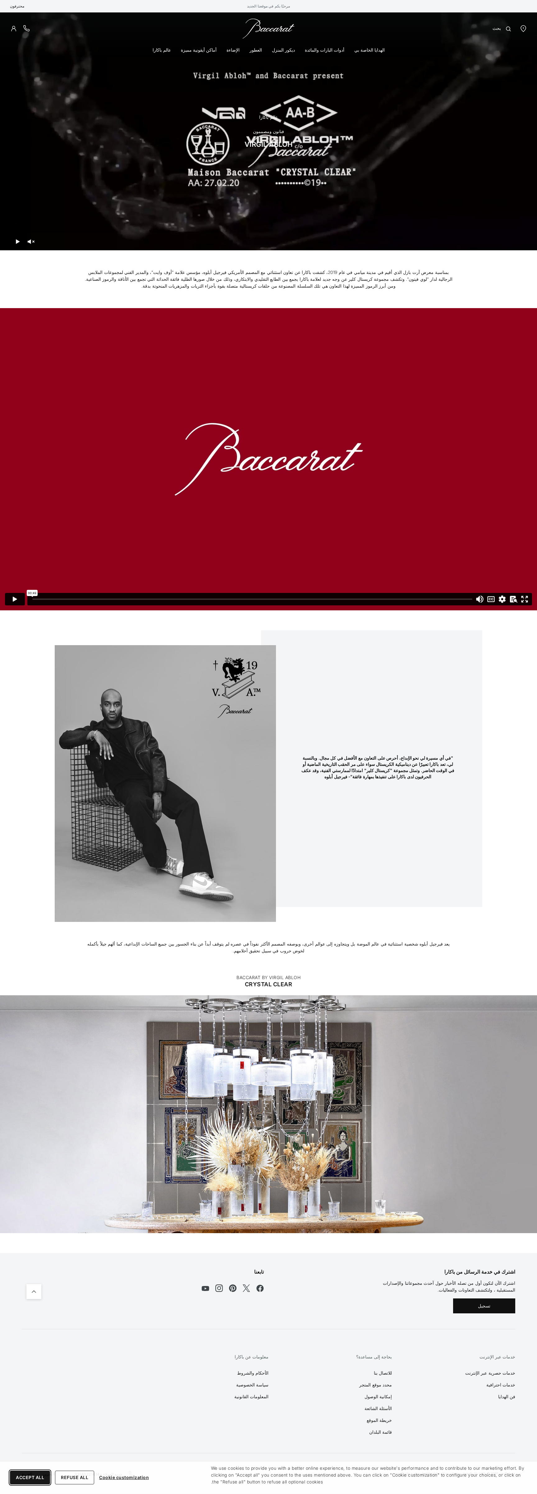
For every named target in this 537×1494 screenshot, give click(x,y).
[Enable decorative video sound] (31, 242)
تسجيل (484, 1305)
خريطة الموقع (379, 1420)
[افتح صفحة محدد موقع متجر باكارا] (523, 28)
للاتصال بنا (383, 1373)
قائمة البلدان (380, 1432)
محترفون (17, 6)
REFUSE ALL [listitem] (74, 1477)
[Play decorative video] (18, 242)
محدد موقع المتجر (375, 1384)
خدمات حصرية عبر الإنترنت (490, 1373)
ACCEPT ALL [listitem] (30, 1477)
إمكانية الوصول (378, 1396)
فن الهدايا (507, 1396)
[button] (13, 28)
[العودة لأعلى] (33, 1291)
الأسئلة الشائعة (378, 1408)
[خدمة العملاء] (26, 28)
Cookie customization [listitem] (124, 1477)
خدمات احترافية (501, 1384)
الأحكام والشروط (253, 1373)
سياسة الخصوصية (252, 1384)
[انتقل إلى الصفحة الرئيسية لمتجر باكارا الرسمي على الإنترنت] (268, 28)
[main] (268, 632)
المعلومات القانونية (251, 1396)
